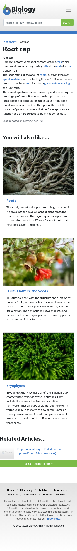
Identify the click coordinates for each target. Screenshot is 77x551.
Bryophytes (15, 386)
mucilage (65, 83)
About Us (12, 494)
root (69, 66)
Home (10, 490)
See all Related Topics (38, 463)
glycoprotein (52, 83)
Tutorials (59, 490)
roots (43, 74)
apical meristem (12, 79)
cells (59, 61)
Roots (11, 201)
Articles (42, 490)
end (58, 66)
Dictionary (9, 41)
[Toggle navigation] (68, 10)
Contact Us (30, 494)
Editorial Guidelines (54, 494)
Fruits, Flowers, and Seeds (27, 291)
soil (28, 83)
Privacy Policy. (53, 518)
